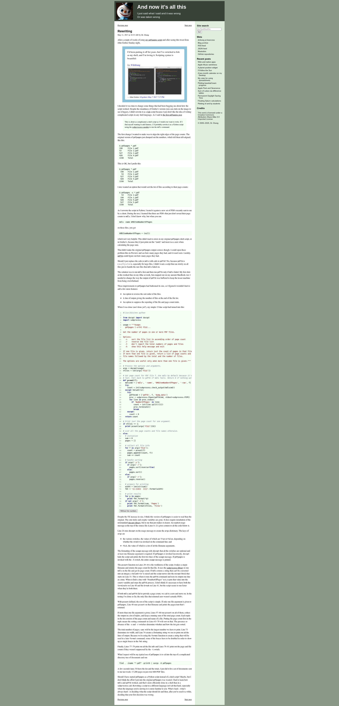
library (134, 522)
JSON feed (202, 48)
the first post (172, 114)
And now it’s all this (161, 7)
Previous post (123, 25)
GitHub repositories (206, 54)
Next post (188, 25)
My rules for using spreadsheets (205, 79)
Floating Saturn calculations (209, 101)
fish (148, 111)
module (140, 127)
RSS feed (202, 46)
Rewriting (125, 31)
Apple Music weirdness (207, 65)
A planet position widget (208, 68)
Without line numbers (128, 511)
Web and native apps (207, 62)
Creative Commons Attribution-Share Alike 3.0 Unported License (209, 117)
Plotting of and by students (209, 104)
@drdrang (135, 64)
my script (153, 39)
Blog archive (203, 43)
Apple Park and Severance (209, 88)
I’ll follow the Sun (205, 70)
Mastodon (202, 51)
